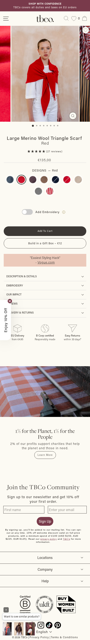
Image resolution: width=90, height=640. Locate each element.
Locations (45, 557)
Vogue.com (46, 262)
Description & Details (21, 276)
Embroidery (14, 285)
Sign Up (45, 521)
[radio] (10, 179)
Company (45, 569)
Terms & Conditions (64, 637)
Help (45, 581)
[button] (37, 151)
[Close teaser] (10, 301)
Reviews (11, 303)
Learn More (45, 454)
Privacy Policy (39, 637)
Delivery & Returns (20, 312)
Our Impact (14, 294)
